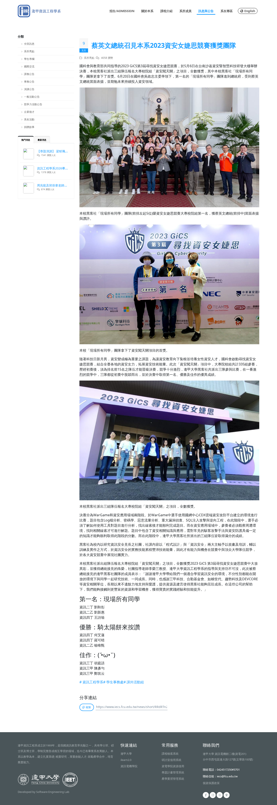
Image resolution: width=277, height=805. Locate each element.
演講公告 (29, 89)
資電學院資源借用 (173, 766)
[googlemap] (227, 795)
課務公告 (29, 74)
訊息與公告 (206, 11)
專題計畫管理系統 (173, 772)
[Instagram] (213, 795)
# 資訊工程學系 (91, 682)
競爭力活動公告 (33, 104)
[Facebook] (206, 795)
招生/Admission (122, 11)
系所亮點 (29, 51)
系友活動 (29, 119)
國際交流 (29, 66)
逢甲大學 (126, 754)
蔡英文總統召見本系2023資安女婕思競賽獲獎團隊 (164, 45)
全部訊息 (29, 44)
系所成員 (185, 11)
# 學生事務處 (113, 682)
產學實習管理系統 (173, 779)
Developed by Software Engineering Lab (43, 792)
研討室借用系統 (171, 760)
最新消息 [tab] (42, 139)
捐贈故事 (29, 127)
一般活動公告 (32, 97)
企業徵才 (29, 112)
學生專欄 (29, 59)
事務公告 (29, 81)
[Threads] (220, 795)
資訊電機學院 (129, 766)
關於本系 (147, 11)
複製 (88, 707)
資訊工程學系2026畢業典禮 (55, 168)
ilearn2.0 (126, 760)
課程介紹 (166, 11)
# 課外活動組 (134, 682)
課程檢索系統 (170, 754)
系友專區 (227, 11)
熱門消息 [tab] (25, 139)
